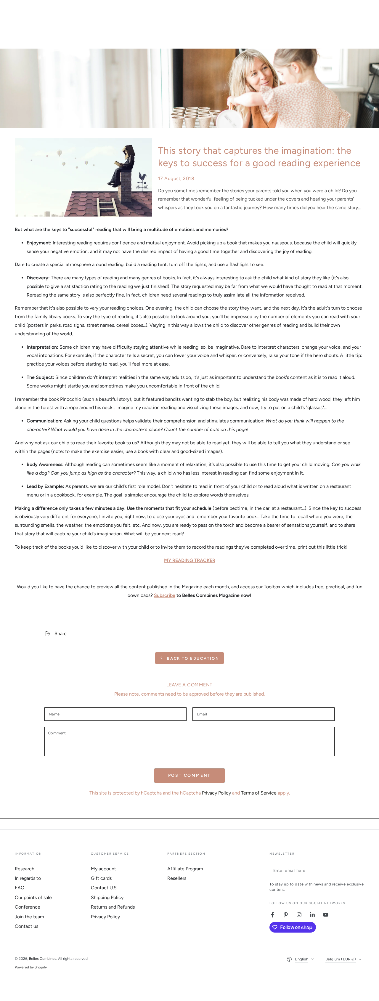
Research (24, 869)
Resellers (176, 878)
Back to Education (193, 658)
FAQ (19, 888)
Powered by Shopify (31, 967)
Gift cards (101, 878)
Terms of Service (259, 793)
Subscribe (164, 595)
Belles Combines (42, 959)
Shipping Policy (107, 897)
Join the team (29, 917)
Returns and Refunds (113, 907)
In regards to (28, 878)
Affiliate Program (185, 869)
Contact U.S (104, 888)
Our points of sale (33, 897)
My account (103, 869)
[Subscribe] (360, 870)
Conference (27, 907)
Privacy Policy (216, 793)
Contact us (26, 926)
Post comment (189, 775)
